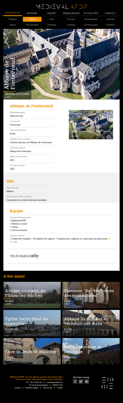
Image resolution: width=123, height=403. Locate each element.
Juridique (71, 25)
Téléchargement (24, 256)
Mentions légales (31, 388)
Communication (91, 25)
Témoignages (71, 13)
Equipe (52, 13)
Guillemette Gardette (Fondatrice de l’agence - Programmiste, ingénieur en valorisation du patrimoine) (59, 239)
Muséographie (90, 19)
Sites (51, 19)
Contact (110, 13)
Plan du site (47, 388)
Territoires (51, 25)
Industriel (110, 19)
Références (12, 13)
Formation (110, 25)
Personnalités (32, 25)
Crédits (60, 388)
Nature (13, 25)
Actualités (90, 13)
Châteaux (12, 19)
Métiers (32, 13)
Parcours (71, 19)
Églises (32, 19)
